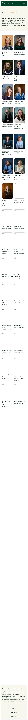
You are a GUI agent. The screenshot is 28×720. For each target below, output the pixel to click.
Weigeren (14, 708)
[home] (8, 3)
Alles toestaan (14, 716)
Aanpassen (14, 712)
